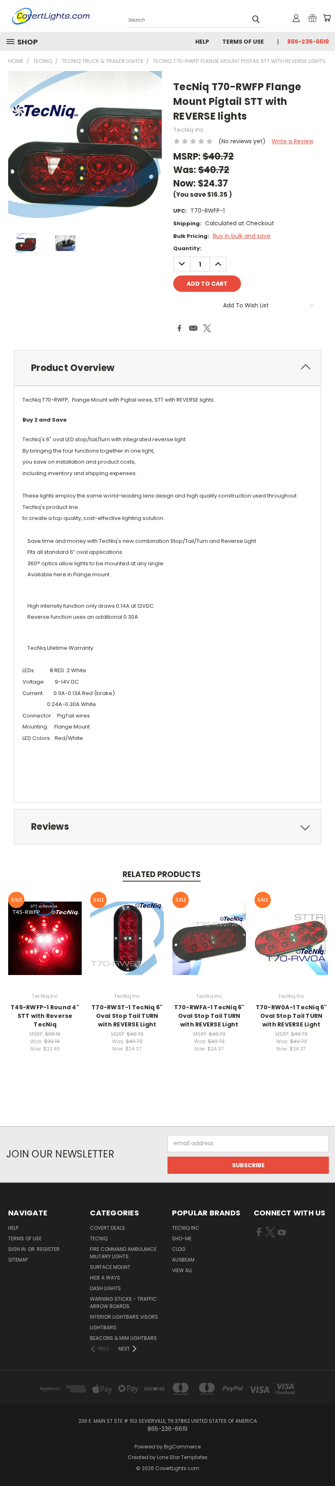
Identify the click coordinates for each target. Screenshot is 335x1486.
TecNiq (98, 1238)
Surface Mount (110, 1267)
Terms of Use (243, 42)
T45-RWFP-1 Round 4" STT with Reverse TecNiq (45, 1015)
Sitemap (18, 1259)
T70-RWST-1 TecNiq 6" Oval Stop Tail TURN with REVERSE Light (127, 1015)
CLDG (178, 1249)
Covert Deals (107, 1227)
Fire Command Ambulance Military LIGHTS (123, 1253)
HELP (202, 42)
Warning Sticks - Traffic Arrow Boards (123, 1302)
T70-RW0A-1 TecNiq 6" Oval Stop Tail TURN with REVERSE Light (291, 1015)
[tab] (167, 368)
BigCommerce (182, 1446)
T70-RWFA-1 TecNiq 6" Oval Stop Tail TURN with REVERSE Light (209, 1015)
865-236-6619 (308, 42)
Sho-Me (182, 1238)
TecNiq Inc (185, 1227)
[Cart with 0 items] (327, 18)
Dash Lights (105, 1288)
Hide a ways (105, 1277)
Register (48, 1249)
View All (182, 1270)
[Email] (193, 328)
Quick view (45, 929)
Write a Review (292, 141)
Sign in (17, 1249)
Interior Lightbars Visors (124, 1316)
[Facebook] (179, 328)
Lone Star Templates (182, 1457)
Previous (323, 1460)
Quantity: (187, 248)
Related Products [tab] (162, 874)
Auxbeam (183, 1259)
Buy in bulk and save (241, 236)
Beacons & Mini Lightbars (123, 1338)
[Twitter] (207, 328)
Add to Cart (45, 944)
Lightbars (103, 1327)
